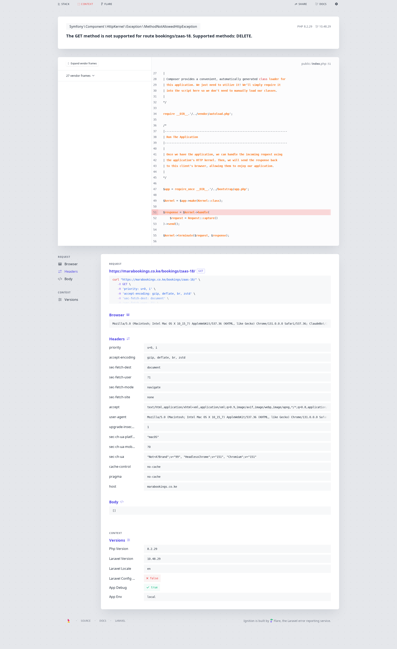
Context (64, 292)
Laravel (120, 621)
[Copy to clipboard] (325, 279)
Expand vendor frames (84, 63)
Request (64, 257)
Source (86, 621)
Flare (277, 621)
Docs (102, 621)
